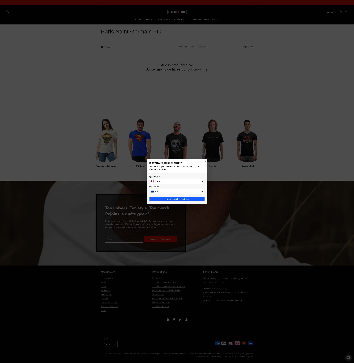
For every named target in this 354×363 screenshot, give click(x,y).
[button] (177, 181)
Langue (156, 176)
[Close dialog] (205, 161)
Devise (156, 187)
